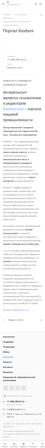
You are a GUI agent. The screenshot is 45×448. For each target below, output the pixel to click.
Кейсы (6, 352)
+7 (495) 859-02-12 (16, 59)
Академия (8, 342)
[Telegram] (11, 388)
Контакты (8, 367)
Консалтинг (9, 337)
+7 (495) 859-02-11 (15, 401)
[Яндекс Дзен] (23, 388)
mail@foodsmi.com (20, 310)
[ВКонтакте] (5, 388)
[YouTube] (17, 388)
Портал (7, 250)
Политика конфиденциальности (18, 431)
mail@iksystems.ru (16, 409)
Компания (8, 357)
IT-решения (8, 347)
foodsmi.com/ (14, 67)
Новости (7, 362)
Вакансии (8, 372)
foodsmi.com (13, 109)
